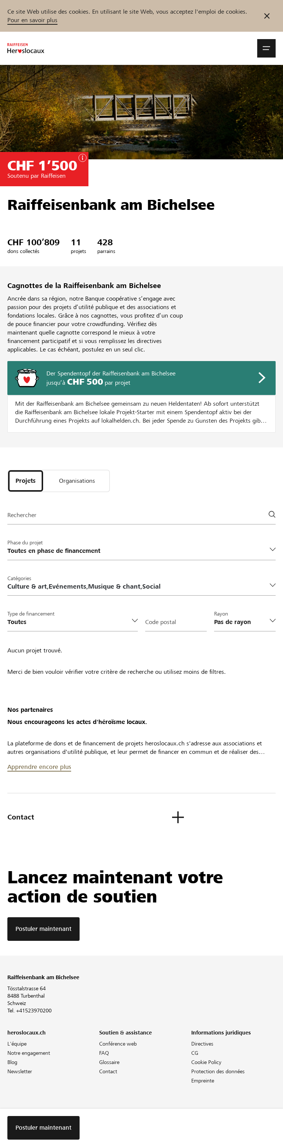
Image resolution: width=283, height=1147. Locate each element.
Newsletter (19, 1071)
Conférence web (118, 1044)
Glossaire (109, 1062)
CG (194, 1053)
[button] (266, 48)
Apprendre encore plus (39, 766)
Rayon (221, 614)
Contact (108, 1071)
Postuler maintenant (43, 928)
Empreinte (202, 1081)
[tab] (25, 481)
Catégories (19, 578)
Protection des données (218, 1071)
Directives (202, 1044)
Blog (12, 1062)
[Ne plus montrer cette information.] (267, 15)
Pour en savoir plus (32, 20)
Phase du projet (25, 542)
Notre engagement (28, 1053)
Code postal (160, 622)
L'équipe (17, 1044)
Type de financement (31, 614)
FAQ (104, 1053)
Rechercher (21, 515)
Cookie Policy (206, 1062)
